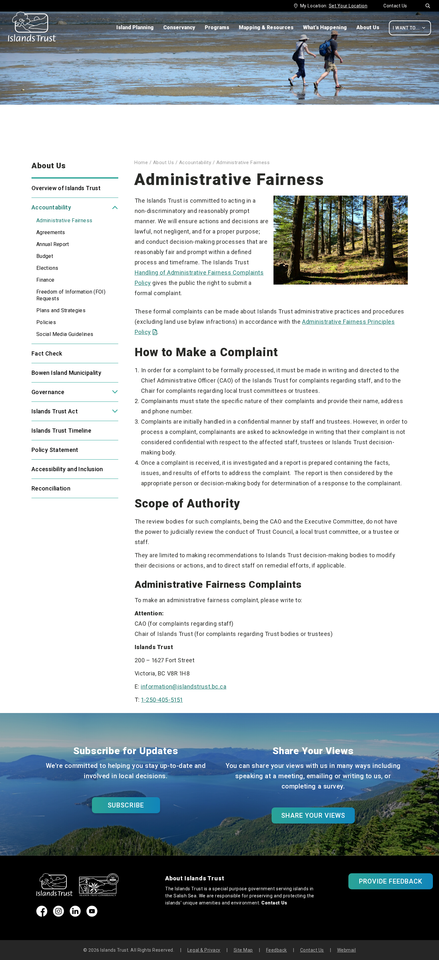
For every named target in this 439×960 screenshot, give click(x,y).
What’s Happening (325, 27)
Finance (45, 280)
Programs (217, 27)
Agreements (50, 232)
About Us (367, 27)
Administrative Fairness (64, 220)
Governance (48, 392)
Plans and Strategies (60, 310)
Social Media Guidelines (64, 334)
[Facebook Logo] (41, 914)
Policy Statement (54, 449)
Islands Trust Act (54, 411)
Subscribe (126, 805)
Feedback (276, 950)
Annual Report (52, 244)
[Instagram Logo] (58, 914)
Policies (46, 322)
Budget (44, 256)
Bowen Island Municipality (66, 372)
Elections (47, 268)
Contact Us (395, 5)
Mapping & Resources (266, 27)
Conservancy (179, 27)
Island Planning (135, 27)
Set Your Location (348, 5)
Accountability (51, 207)
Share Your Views (313, 815)
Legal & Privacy (203, 950)
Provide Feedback (391, 881)
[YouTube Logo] (91, 914)
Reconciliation (50, 488)
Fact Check (46, 353)
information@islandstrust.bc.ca (183, 686)
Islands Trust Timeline (61, 430)
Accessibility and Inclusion (67, 469)
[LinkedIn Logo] (75, 914)
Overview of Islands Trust (66, 188)
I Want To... (409, 28)
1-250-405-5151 (162, 699)
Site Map (243, 950)
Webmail (346, 950)
